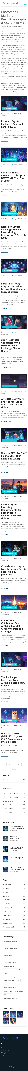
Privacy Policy (4, 1053)
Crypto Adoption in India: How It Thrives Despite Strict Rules (17, 858)
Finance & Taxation (9, 805)
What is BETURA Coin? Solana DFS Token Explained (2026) (14, 455)
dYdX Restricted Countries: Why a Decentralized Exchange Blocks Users (11, 345)
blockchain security (9, 966)
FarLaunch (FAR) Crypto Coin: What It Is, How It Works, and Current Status (13, 288)
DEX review (7, 994)
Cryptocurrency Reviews (9, 108)
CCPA (2, 1055)
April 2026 (6, 900)
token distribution (9, 980)
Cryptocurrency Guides (9, 270)
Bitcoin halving (8, 991)
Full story (4, 141)
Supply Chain (7, 813)
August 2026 (7, 884)
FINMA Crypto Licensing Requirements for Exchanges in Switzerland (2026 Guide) (11, 511)
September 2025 (8, 927)
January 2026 (7, 911)
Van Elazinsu (6, 113)
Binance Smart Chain (9, 959)
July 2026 (6, 888)
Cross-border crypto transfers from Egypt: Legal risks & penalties (13, 570)
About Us (3, 1047)
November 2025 (8, 919)
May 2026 (6, 896)
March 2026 (7, 904)
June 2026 (6, 892)
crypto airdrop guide (9, 944)
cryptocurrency (8, 955)
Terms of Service (5, 1050)
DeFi (18, 980)
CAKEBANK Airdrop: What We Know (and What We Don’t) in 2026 (17, 869)
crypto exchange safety (10, 952)
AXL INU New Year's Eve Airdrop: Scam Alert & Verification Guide (12, 403)
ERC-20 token (7, 973)
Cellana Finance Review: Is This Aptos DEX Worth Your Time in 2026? (13, 177)
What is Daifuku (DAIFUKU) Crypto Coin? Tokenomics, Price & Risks (11, 737)
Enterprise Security (9, 809)
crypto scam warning (9, 977)
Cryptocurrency (8, 801)
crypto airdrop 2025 (9, 984)
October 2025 (7, 923)
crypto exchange (8, 969)
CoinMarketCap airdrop (10, 962)
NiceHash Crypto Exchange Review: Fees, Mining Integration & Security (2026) (13, 232)
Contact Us (4, 1058)
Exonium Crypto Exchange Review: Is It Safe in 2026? (14, 124)
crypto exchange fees (10, 987)
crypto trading (19, 991)
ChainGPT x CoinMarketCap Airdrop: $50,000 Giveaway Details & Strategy (12, 626)
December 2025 (8, 915)
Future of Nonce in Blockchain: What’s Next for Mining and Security (17, 849)
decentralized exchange (10, 941)
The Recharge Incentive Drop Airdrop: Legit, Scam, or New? (13, 681)
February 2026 (7, 908)
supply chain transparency (11, 998)
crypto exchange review (10, 948)
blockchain (19, 969)
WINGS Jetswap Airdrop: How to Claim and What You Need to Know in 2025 (17, 839)
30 (14, 768)
